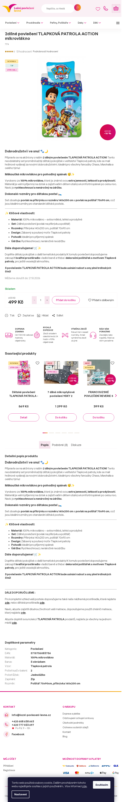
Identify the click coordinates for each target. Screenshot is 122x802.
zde (84, 786)
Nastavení (20, 794)
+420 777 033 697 (23, 724)
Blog (65, 736)
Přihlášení (8, 765)
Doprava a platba (71, 713)
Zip (33, 679)
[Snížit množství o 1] (34, 300)
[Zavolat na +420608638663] (105, 8)
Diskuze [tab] (76, 445)
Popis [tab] (45, 445)
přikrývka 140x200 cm (66, 683)
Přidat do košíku (66, 300)
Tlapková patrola (41, 666)
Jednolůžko (38, 674)
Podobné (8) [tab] (60, 445)
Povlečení (37, 648)
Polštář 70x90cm (41, 683)
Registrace (9, 770)
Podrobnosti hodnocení (45, 51)
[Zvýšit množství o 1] (47, 300)
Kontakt (67, 731)
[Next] (116, 395)
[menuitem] (12, 23)
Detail (23, 417)
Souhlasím (101, 784)
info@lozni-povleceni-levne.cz (31, 715)
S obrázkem (38, 661)
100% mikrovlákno (42, 657)
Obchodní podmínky (73, 722)
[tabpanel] (23, 393)
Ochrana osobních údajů (75, 727)
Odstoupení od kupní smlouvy (78, 718)
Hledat (77, 7)
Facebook (18, 734)
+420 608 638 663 (23, 721)
